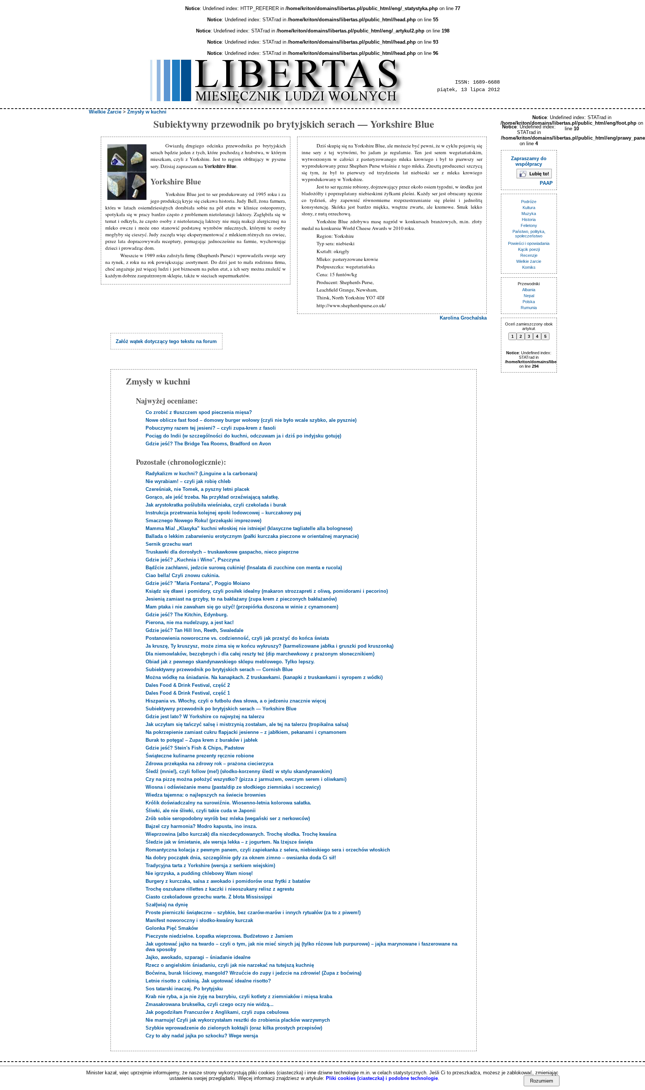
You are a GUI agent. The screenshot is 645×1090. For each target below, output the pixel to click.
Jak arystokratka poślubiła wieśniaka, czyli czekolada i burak (216, 505)
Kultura (529, 207)
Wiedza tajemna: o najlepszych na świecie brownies (206, 795)
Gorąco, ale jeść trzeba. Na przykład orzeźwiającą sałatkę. (212, 497)
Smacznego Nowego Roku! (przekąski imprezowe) (203, 520)
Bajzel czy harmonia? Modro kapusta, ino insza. (201, 826)
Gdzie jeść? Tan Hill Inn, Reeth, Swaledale (194, 630)
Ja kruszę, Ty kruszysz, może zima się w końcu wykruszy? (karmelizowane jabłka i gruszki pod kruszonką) (269, 646)
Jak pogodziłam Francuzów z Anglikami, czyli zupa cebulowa (217, 1012)
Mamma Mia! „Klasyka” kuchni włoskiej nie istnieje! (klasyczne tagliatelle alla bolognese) (249, 528)
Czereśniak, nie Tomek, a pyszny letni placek (197, 489)
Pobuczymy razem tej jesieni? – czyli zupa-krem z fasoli (211, 428)
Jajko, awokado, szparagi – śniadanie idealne (198, 957)
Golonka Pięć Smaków (172, 928)
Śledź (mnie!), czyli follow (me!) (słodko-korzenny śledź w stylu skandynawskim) (239, 771)
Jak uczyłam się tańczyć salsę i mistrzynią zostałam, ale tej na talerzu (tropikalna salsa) (247, 724)
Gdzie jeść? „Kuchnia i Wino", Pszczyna (193, 560)
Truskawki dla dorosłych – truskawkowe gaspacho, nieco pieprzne (222, 552)
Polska (529, 301)
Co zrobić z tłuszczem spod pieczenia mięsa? (199, 412)
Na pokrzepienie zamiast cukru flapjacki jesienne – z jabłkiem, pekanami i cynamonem (246, 732)
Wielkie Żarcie (105, 112)
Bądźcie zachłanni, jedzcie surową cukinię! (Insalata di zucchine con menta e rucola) (244, 567)
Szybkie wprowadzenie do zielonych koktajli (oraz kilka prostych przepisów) (234, 1028)
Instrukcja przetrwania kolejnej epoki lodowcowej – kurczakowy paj (223, 513)
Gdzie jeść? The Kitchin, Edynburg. (187, 614)
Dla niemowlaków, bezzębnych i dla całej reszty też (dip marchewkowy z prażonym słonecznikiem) (260, 654)
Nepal (529, 295)
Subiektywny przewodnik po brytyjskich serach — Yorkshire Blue (221, 708)
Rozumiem (541, 1081)
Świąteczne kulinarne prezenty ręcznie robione (200, 756)
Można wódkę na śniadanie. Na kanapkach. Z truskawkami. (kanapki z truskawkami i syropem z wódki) (264, 677)
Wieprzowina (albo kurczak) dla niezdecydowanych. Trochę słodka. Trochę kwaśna (241, 834)
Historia (529, 219)
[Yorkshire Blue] (127, 172)
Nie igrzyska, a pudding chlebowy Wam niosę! (199, 873)
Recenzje (529, 255)
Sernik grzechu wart (169, 544)
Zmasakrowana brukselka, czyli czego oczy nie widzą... (210, 1004)
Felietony (529, 225)
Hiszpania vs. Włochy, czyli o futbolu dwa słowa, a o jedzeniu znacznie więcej (236, 701)
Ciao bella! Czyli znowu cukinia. (183, 575)
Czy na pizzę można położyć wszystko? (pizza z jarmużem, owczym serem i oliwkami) (246, 779)
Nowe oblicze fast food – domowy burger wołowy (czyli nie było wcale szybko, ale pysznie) (251, 420)
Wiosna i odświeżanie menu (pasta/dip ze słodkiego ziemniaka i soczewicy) (233, 787)
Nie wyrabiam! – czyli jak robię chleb (188, 481)
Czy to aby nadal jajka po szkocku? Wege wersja (202, 1035)
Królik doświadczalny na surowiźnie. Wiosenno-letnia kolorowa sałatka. (228, 803)
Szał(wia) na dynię (167, 904)
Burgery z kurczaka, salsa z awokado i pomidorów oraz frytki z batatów (228, 881)
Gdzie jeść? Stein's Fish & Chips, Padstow (195, 748)
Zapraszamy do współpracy (528, 161)
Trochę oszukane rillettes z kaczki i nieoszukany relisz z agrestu (220, 889)
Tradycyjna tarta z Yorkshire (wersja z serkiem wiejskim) (210, 865)
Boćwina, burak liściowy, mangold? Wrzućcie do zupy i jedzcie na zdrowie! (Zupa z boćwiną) (253, 973)
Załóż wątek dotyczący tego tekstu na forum (166, 341)
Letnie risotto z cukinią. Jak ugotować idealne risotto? (208, 981)
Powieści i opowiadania (528, 243)
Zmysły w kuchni (146, 112)
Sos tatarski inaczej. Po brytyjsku (184, 988)
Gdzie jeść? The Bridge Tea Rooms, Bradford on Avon (208, 443)
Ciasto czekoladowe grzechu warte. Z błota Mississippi (209, 897)
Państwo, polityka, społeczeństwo (528, 233)
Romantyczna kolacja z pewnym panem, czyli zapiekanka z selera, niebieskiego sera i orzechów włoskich (268, 850)
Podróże (528, 201)
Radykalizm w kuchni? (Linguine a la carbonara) (201, 473)
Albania (528, 289)
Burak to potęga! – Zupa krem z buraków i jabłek (202, 740)
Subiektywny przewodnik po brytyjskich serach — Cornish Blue (219, 669)
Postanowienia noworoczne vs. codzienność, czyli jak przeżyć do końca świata (237, 638)
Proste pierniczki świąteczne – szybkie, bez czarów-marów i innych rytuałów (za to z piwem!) (253, 912)
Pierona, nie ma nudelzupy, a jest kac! (190, 622)
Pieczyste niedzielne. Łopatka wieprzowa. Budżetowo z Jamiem (219, 936)
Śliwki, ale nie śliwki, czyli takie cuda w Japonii (201, 810)
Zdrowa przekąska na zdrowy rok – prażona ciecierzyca (209, 763)
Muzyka (528, 213)
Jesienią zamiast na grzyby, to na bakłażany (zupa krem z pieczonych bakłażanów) (241, 599)
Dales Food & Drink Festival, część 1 (188, 693)
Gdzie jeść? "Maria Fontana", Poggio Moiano (198, 583)
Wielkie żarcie (528, 261)
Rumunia (529, 307)
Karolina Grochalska (463, 318)
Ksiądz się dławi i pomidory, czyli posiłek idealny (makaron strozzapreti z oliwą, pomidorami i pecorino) (267, 591)
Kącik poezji (529, 249)
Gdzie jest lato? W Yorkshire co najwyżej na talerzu (205, 716)
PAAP (546, 183)
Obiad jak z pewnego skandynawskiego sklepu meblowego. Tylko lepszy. (230, 661)
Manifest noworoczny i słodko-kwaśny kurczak (199, 920)
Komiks (529, 267)
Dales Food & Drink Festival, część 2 (188, 685)
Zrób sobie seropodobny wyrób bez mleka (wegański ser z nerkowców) (228, 818)
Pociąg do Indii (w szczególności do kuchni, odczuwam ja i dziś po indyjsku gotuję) (243, 436)
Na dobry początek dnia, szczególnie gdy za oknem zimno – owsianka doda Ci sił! (241, 857)
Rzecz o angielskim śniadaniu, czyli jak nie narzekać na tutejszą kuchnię (230, 965)
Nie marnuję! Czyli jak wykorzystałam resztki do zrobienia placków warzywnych (238, 1020)
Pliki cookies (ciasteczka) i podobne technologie (382, 1078)
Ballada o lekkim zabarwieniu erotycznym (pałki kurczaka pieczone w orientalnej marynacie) (252, 536)
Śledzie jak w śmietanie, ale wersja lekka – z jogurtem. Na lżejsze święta (229, 842)
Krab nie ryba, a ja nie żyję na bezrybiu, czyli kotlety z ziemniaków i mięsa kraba (239, 996)
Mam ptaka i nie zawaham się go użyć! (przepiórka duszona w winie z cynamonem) (242, 607)
